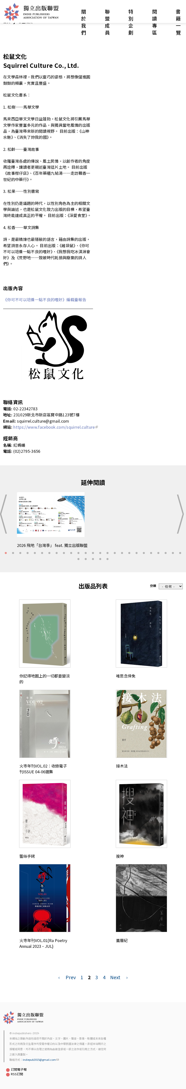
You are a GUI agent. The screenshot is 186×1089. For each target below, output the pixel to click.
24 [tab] (172, 553)
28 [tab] (93, 559)
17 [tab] (122, 553)
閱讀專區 (154, 22)
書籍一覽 (178, 22)
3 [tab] (20, 553)
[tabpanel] (93, 523)
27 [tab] (85, 559)
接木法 (122, 766)
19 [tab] (136, 553)
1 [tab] (5, 553)
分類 (153, 585)
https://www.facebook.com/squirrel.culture (54, 427)
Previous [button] (5, 514)
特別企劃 (130, 22)
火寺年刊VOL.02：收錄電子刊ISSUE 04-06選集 (43, 769)
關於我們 (83, 22)
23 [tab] (165, 553)
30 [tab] (107, 559)
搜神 (120, 856)
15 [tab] (107, 553)
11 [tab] (78, 553)
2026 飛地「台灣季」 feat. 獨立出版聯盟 (52, 545)
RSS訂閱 (17, 1074)
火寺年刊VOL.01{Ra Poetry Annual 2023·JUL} (43, 943)
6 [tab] (42, 553)
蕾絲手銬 (27, 856)
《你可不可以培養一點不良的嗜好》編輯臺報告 (44, 299)
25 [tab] (180, 553)
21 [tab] (151, 553)
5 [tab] (34, 553)
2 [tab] (13, 553)
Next (115, 976)
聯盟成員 (107, 22)
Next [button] (181, 514)
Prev (71, 976)
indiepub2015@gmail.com (39, 1059)
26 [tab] (78, 559)
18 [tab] (129, 553)
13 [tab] (93, 553)
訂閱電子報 (19, 1069)
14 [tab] (100, 553)
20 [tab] (143, 553)
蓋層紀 (122, 940)
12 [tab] (85, 553)
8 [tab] (56, 553)
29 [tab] (100, 559)
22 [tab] (158, 553)
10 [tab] (71, 553)
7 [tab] (49, 553)
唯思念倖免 (125, 676)
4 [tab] (27, 553)
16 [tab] (114, 553)
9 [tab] (64, 553)
